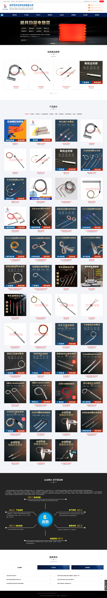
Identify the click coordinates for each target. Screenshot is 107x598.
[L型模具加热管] (41, 218)
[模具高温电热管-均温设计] (41, 392)
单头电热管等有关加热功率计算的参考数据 (14, 583)
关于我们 (26, 15)
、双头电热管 (13, 1)
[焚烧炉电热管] (41, 363)
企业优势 (85, 15)
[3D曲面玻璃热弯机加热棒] (92, 363)
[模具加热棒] (66, 305)
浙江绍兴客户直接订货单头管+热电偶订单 (65, 579)
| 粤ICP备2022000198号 (61, 593)
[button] (8, 31)
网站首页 (15, 15)
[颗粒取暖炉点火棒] (91, 72)
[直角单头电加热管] (41, 189)
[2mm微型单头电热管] (66, 450)
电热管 (5, 1)
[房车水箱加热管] (66, 334)
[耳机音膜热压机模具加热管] (41, 276)
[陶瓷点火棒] (66, 72)
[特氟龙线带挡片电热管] (41, 334)
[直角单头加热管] (92, 189)
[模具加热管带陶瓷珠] (41, 305)
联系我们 (97, 15)
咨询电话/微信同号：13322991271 (90, 1)
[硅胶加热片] (15, 131)
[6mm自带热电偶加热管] (66, 247)
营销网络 (73, 15)
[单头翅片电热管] (66, 131)
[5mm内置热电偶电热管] (41, 247)
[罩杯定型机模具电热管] (15, 363)
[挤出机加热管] (66, 363)
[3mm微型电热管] (66, 421)
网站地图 (58, 595)
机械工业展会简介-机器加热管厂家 (64, 583)
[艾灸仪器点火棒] (41, 72)
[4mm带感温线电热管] (15, 247)
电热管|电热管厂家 (64, 595)
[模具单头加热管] (15, 305)
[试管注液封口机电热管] (15, 421)
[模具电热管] (66, 276)
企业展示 (62, 15)
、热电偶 (22, 1)
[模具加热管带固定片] (15, 334)
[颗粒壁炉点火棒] (15, 189)
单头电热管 (8, 1)
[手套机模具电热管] (92, 334)
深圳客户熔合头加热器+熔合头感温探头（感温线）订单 (68, 575)
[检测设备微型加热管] (92, 421)
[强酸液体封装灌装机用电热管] (15, 276)
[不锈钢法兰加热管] (41, 131)
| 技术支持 (67, 593)
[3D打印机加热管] (66, 392)
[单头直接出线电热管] (66, 189)
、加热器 (19, 1)
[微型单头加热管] (15, 450)
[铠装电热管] (92, 131)
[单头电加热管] (92, 276)
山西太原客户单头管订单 (11, 575)
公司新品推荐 (16, 88)
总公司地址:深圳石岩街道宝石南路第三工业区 (48, 595)
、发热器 (16, 1)
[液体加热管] (16, 72)
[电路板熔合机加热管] (92, 392)
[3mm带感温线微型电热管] (92, 218)
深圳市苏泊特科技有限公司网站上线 (13, 579)
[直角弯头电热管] (15, 218)
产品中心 (38, 15)
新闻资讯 (50, 15)
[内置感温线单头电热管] (66, 218)
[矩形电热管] (92, 247)
